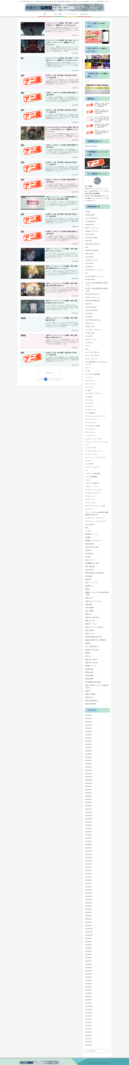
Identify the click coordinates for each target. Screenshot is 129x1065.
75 (57, 379)
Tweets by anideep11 (91, 146)
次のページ (49, 373)
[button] (108, 1051)
